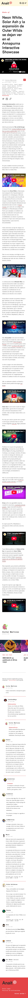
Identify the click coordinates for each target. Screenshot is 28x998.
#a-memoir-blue (7, 84)
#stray (15, 91)
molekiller (11, 779)
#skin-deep (18, 89)
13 (24, 80)
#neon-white (11, 86)
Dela (7, 925)
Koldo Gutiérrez (11, 884)
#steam (13, 90)
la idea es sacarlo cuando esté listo (12, 480)
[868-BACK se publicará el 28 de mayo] (10, 646)
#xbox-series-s (7, 94)
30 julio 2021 (9, 688)
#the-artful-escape (9, 93)
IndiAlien (9, 794)
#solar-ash (6, 90)
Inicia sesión (12, 680)
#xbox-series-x (19, 94)
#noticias (5, 95)
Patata (8, 910)
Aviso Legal (6, 989)
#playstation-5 (7, 89)
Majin (8, 834)
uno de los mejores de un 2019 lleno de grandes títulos (12, 559)
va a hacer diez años (17, 345)
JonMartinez (10, 820)
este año (14, 423)
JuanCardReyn (12, 699)
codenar (8, 941)
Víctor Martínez (10, 80)
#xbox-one (20, 93)
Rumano (8, 740)
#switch (21, 91)
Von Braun (12, 959)
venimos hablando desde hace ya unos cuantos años (13, 130)
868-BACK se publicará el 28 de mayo (10, 660)
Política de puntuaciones (11, 990)
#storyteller (6, 91)
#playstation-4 (12, 87)
